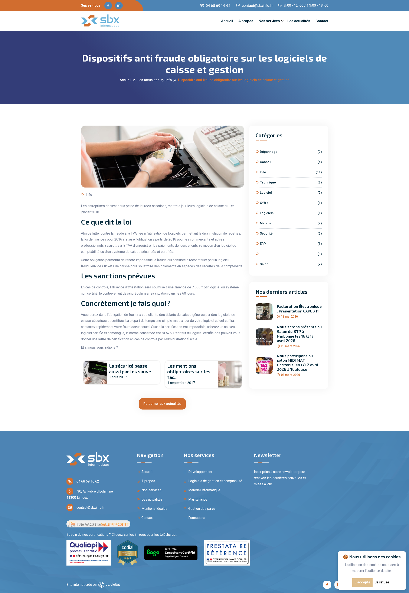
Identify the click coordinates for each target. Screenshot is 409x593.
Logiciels (291, 213)
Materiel (291, 223)
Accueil (227, 21)
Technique (291, 182)
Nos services (269, 21)
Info (169, 80)
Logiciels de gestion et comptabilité (214, 481)
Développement (199, 472)
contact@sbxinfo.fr (257, 5)
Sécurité (291, 233)
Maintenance (197, 499)
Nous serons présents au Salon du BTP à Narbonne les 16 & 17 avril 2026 (299, 334)
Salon (291, 264)
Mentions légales (154, 509)
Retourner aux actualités (162, 404)
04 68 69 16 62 (217, 5)
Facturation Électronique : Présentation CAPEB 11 (299, 308)
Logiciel (291, 193)
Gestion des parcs (201, 509)
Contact (321, 21)
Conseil (291, 162)
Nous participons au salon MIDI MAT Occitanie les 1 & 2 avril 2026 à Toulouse (297, 363)
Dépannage (291, 152)
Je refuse (382, 582)
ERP (291, 244)
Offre (291, 203)
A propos (245, 21)
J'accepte (362, 582)
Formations (196, 518)
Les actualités (298, 21)
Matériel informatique (203, 490)
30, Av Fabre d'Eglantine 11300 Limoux (89, 494)
